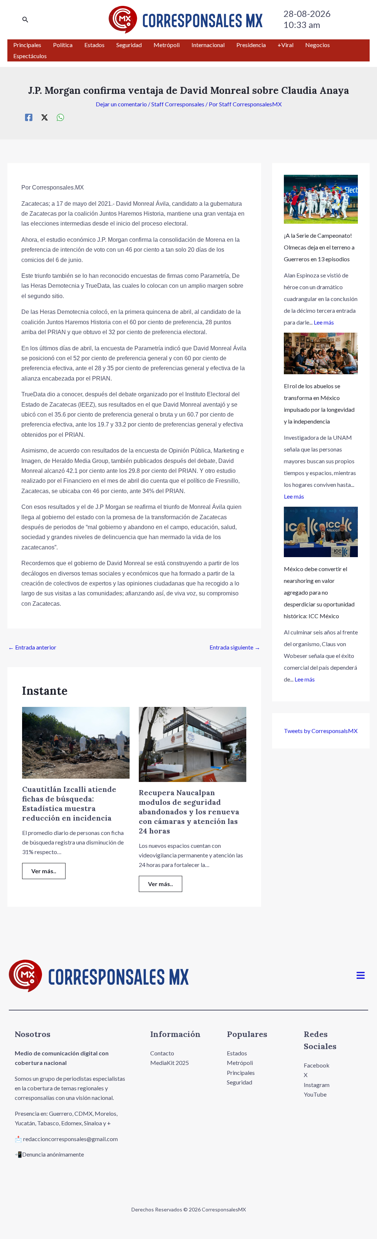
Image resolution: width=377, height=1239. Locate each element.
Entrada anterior (32, 647)
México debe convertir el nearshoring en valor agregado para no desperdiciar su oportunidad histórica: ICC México (319, 592)
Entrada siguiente (234, 647)
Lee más (324, 322)
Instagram (317, 1084)
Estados (237, 1052)
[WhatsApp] (60, 117)
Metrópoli (240, 1062)
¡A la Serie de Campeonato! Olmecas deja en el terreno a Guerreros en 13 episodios (319, 247)
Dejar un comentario (121, 103)
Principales (241, 1072)
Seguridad (239, 1082)
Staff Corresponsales (177, 103)
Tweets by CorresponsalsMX (320, 730)
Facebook (317, 1065)
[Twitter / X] (44, 117)
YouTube (315, 1094)
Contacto (162, 1052)
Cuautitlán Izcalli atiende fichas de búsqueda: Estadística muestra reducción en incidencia (69, 803)
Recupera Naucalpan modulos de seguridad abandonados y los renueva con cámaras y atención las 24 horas (189, 811)
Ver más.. (43, 870)
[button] (25, 19)
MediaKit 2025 (169, 1062)
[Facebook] (28, 117)
